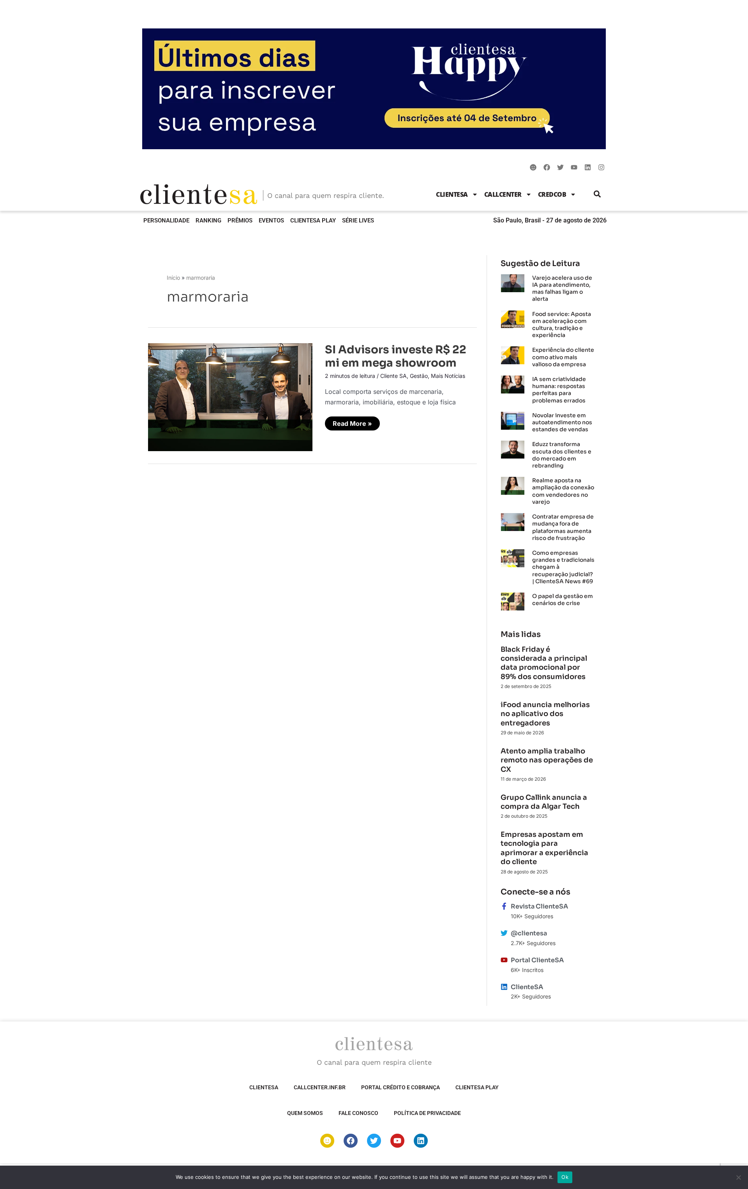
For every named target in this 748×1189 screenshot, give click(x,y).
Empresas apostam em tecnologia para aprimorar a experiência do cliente (544, 848)
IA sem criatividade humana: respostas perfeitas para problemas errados (559, 390)
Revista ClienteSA (539, 906)
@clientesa (529, 933)
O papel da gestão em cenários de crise (562, 600)
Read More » (352, 421)
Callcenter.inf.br (320, 1087)
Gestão (419, 375)
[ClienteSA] (504, 986)
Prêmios (240, 220)
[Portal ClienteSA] (504, 959)
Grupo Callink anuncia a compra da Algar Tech (544, 802)
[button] (597, 194)
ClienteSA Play (313, 220)
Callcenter (503, 194)
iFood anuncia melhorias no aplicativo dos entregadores (545, 713)
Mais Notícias (448, 375)
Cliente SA (393, 375)
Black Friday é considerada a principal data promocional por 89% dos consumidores (544, 663)
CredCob (552, 194)
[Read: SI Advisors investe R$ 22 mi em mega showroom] (230, 396)
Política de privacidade (427, 1113)
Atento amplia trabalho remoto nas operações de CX (547, 760)
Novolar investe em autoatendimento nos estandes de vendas (562, 422)
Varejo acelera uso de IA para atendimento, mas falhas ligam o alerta (562, 288)
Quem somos (305, 1113)
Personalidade (166, 220)
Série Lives (358, 220)
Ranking (208, 220)
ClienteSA (452, 194)
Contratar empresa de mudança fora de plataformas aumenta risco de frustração (563, 527)
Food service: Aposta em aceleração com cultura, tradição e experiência (561, 324)
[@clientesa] (504, 933)
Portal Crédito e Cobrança (400, 1087)
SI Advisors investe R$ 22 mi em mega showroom (395, 356)
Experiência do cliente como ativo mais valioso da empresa (563, 356)
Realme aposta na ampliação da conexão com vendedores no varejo (563, 491)
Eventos (271, 220)
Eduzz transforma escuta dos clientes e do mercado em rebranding (561, 455)
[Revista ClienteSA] (504, 906)
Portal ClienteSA (537, 960)
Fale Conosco (358, 1113)
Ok (564, 1177)
